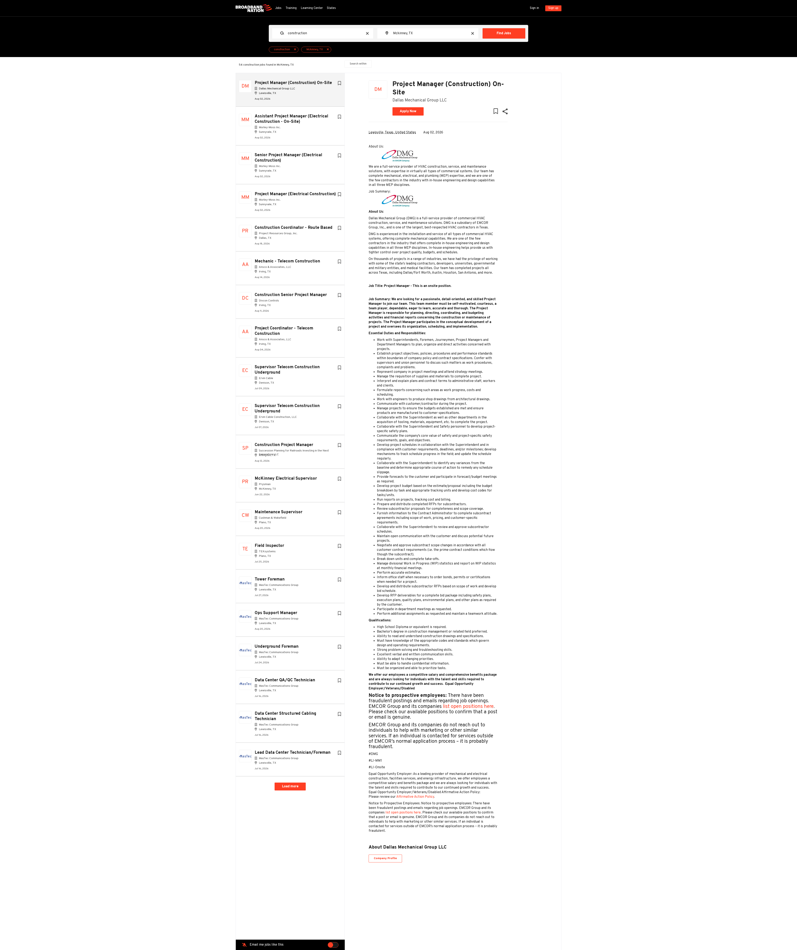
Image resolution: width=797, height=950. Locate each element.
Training (291, 8)
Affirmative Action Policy (415, 797)
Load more (290, 786)
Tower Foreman (270, 579)
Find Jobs (504, 33)
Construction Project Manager (284, 445)
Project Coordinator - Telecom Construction (284, 331)
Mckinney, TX (314, 49)
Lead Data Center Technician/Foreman (292, 752)
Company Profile (385, 858)
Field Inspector (269, 546)
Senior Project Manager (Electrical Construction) (288, 157)
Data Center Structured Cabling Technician (285, 716)
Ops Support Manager (276, 613)
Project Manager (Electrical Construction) (295, 194)
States (331, 8)
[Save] (339, 83)
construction (282, 49)
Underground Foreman (276, 646)
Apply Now (408, 111)
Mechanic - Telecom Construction (287, 261)
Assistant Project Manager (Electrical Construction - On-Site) (291, 119)
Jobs (278, 8)
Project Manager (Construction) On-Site (293, 83)
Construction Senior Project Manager (291, 295)
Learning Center (312, 8)
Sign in (534, 8)
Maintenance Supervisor (278, 512)
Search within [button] (358, 64)
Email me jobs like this (267, 945)
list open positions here (468, 707)
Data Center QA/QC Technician (285, 680)
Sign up (553, 8)
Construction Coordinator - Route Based (293, 227)
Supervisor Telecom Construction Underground (287, 370)
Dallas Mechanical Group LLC (419, 100)
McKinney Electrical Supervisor (286, 478)
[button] (505, 112)
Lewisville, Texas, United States (392, 132)
